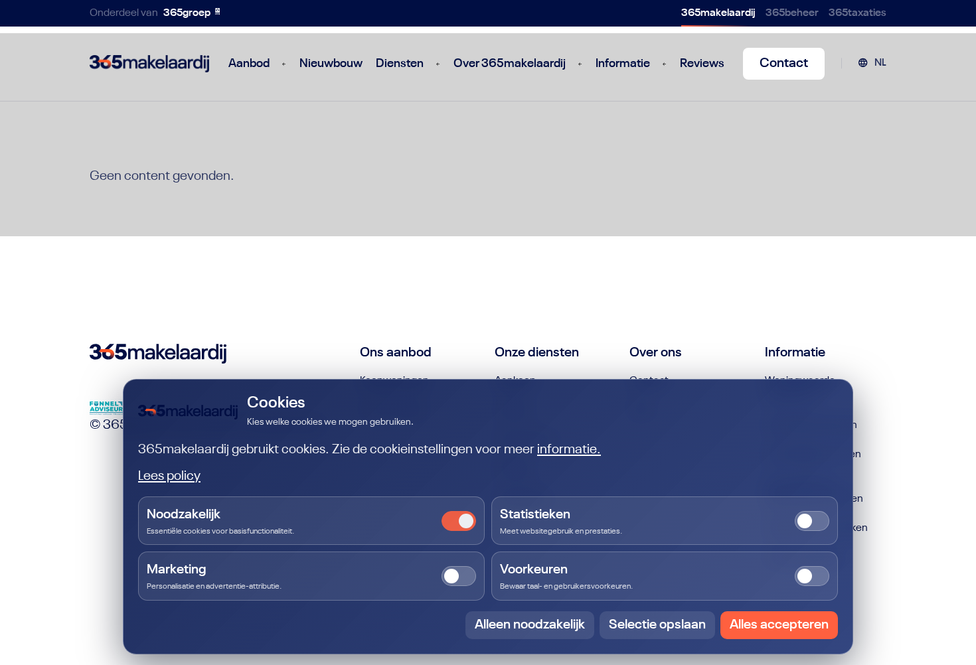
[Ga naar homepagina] (149, 63)
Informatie (623, 64)
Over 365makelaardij (509, 64)
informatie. (569, 450)
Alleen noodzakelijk (530, 625)
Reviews (702, 64)
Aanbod (249, 64)
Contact (784, 63)
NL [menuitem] (880, 63)
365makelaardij (718, 13)
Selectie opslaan (657, 625)
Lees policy (169, 476)
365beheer (792, 13)
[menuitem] (872, 64)
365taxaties (857, 13)
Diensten (400, 64)
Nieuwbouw (331, 64)
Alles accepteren (779, 625)
